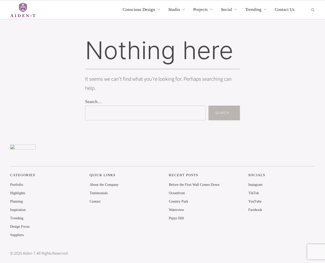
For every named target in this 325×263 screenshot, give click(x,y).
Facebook (255, 210)
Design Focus (19, 226)
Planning (16, 201)
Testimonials (99, 193)
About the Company (104, 185)
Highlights (17, 193)
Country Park (178, 201)
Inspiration (18, 210)
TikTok (253, 193)
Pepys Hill (176, 218)
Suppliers (17, 235)
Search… (93, 101)
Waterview (176, 210)
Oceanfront (177, 193)
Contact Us (285, 9)
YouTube (255, 201)
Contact (95, 201)
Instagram (255, 185)
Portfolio (16, 185)
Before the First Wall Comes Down (194, 185)
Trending (16, 218)
